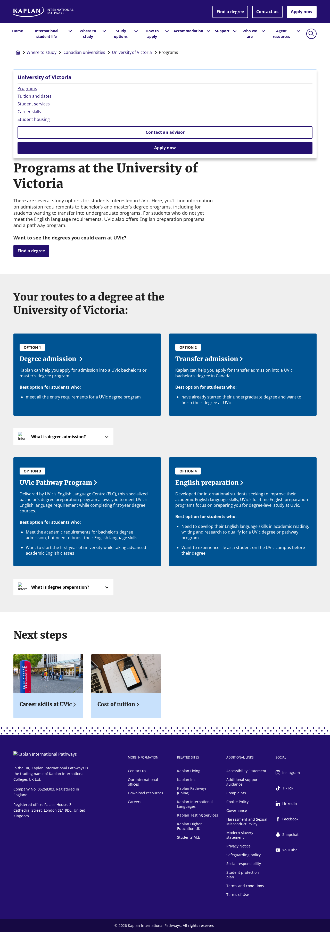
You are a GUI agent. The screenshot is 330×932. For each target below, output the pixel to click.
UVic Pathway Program (56, 483)
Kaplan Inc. (186, 779)
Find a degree (230, 11)
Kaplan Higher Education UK (189, 826)
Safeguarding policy (243, 854)
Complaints (236, 792)
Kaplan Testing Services (197, 815)
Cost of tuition (116, 704)
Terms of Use (237, 894)
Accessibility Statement (246, 770)
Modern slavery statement (239, 835)
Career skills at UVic (46, 704)
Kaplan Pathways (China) (192, 790)
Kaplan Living (188, 770)
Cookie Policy (237, 801)
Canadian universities (84, 52)
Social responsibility (243, 863)
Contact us (267, 11)
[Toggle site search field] (311, 34)
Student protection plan (242, 874)
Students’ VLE (188, 837)
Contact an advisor (165, 132)
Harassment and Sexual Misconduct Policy (246, 821)
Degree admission (49, 359)
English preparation (207, 483)
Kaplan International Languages (195, 804)
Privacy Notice (238, 846)
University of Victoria (132, 52)
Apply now (301, 11)
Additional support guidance (242, 782)
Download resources (145, 792)
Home (17, 30)
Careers (134, 801)
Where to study (41, 52)
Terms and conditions (245, 885)
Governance (236, 810)
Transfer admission (206, 359)
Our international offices (143, 782)
